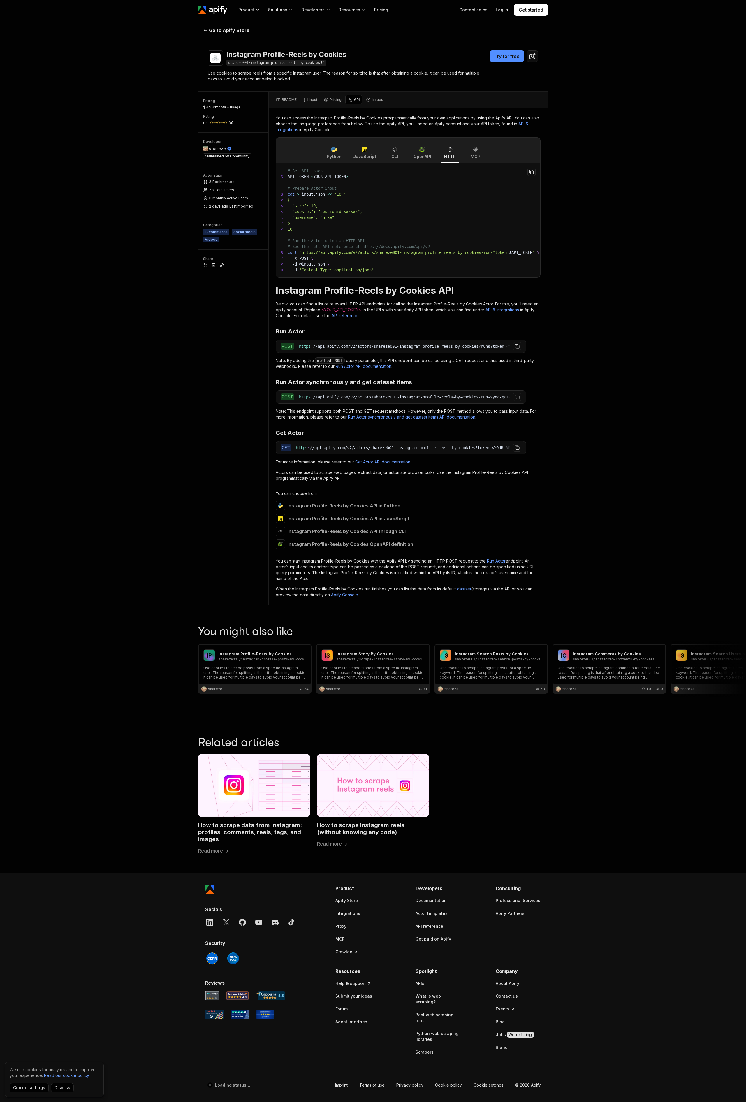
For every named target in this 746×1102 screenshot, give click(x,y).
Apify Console (344, 594)
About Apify (507, 983)
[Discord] (275, 922)
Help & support (350, 983)
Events (502, 1008)
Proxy (340, 926)
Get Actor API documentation (382, 461)
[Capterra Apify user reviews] (270, 995)
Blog (500, 1021)
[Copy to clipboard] (531, 172)
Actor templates (432, 913)
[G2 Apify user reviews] (214, 1014)
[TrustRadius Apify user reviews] (240, 1014)
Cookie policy (448, 1084)
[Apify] (212, 10)
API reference (345, 315)
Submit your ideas (353, 996)
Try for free (507, 56)
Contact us (507, 996)
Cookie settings (489, 1084)
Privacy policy (409, 1084)
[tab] (286, 99)
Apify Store (346, 900)
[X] (226, 922)
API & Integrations (502, 309)
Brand (502, 1047)
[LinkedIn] (209, 922)
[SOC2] (233, 958)
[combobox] (532, 56)
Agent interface (351, 1021)
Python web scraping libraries (437, 1036)
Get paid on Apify (433, 938)
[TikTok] (291, 922)
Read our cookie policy (66, 1075)
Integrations (347, 913)
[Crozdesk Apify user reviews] (265, 1014)
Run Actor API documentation (363, 366)
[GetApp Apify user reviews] (212, 995)
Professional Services (518, 900)
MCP (340, 938)
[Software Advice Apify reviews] (237, 995)
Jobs (514, 1034)
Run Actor (496, 560)
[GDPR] (212, 958)
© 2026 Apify (528, 1084)
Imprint (341, 1084)
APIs (420, 983)
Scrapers (425, 1052)
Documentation (431, 900)
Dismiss (62, 1087)
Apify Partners (510, 913)
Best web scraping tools (434, 1017)
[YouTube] (258, 922)
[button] (358, 888)
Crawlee (343, 951)
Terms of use (372, 1084)
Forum (341, 1008)
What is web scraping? (428, 999)
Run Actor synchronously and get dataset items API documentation (411, 416)
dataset (464, 588)
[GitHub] (242, 922)
